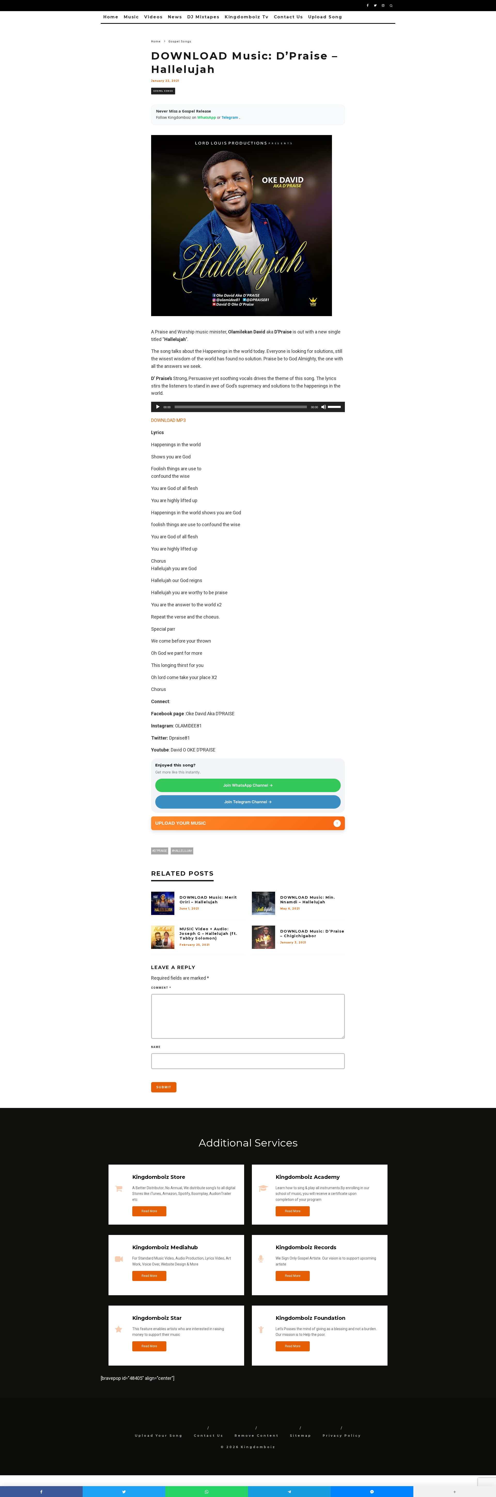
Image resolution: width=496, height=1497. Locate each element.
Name (156, 1047)
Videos (153, 16)
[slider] (335, 406)
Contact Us (288, 16)
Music (131, 16)
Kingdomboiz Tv (247, 16)
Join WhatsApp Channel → (248, 785)
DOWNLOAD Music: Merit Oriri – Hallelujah (208, 899)
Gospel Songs (163, 91)
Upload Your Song (159, 1436)
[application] (248, 407)
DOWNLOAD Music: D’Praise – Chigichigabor (312, 933)
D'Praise (160, 851)
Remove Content (257, 1436)
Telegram (230, 117)
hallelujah (183, 851)
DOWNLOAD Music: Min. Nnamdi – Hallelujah (307, 899)
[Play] (157, 406)
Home (111, 16)
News (175, 16)
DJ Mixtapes (203, 16)
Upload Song (325, 16)
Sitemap (301, 1436)
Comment (161, 987)
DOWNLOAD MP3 (168, 420)
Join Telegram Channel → (248, 801)
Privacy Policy (342, 1436)
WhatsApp (207, 117)
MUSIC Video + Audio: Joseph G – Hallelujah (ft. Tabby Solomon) (208, 934)
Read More (149, 1211)
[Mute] (323, 406)
